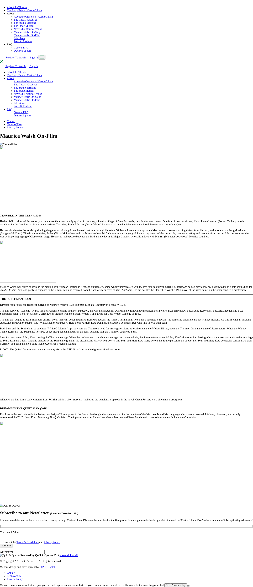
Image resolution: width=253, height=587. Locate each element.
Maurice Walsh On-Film (27, 35)
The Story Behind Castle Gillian (24, 10)
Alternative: (6, 551)
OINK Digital (47, 567)
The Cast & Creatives (25, 19)
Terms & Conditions (28, 542)
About (10, 78)
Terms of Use (14, 124)
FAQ (9, 109)
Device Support (22, 50)
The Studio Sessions (25, 22)
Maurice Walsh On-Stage (27, 32)
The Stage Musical (24, 25)
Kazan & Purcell (69, 555)
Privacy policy (178, 585)
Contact (11, 121)
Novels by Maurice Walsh (28, 29)
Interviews (19, 38)
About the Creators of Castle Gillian (33, 16)
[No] (188, 585)
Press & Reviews (23, 41)
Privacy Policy (15, 127)
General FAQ (21, 47)
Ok (167, 585)
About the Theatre (17, 7)
